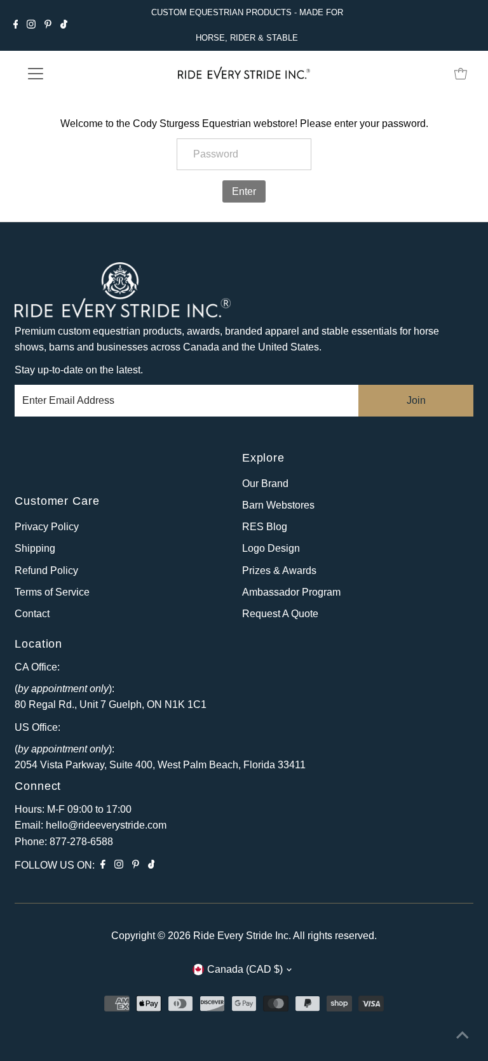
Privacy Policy (47, 526)
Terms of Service (52, 592)
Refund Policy (46, 570)
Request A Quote (280, 613)
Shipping (35, 548)
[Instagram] (31, 25)
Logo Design (271, 548)
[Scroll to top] (462, 1035)
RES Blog (264, 526)
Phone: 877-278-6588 (64, 841)
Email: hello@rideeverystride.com (90, 825)
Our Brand (265, 483)
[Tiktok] (64, 25)
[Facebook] (16, 25)
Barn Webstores (278, 505)
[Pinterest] (48, 25)
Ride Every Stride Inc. (242, 935)
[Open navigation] (73, 74)
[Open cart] (460, 73)
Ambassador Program (291, 592)
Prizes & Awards (279, 570)
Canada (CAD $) (245, 969)
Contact (32, 613)
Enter (244, 191)
